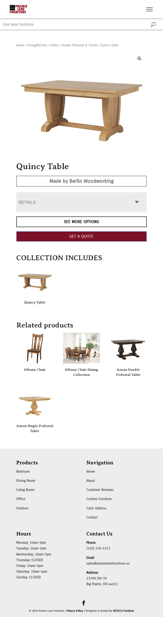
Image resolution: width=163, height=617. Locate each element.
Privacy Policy (75, 611)
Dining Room (25, 481)
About (90, 481)
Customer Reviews (100, 490)
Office (20, 499)
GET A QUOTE (81, 236)
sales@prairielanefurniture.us (107, 563)
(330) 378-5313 (98, 548)
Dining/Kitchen (37, 45)
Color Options (96, 508)
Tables (54, 45)
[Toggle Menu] (149, 9)
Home (20, 45)
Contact (92, 517)
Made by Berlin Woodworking (81, 181)
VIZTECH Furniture (123, 611)
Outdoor (22, 508)
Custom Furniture (99, 499)
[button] (139, 58)
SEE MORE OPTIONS (81, 221)
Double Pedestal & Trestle (80, 45)
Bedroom (23, 471)
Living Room (25, 490)
